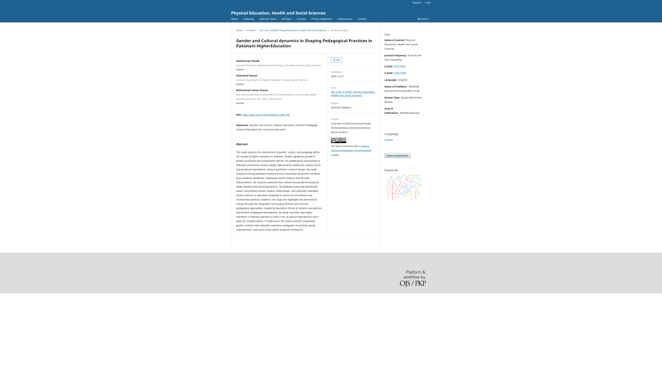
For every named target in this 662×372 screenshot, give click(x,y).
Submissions (345, 18)
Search (424, 18)
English (388, 140)
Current (301, 18)
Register (417, 2)
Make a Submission (397, 155)
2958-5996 (400, 66)
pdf (338, 59)
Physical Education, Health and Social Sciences (278, 13)
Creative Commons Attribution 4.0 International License (351, 150)
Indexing (248, 18)
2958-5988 (400, 73)
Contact (362, 18)
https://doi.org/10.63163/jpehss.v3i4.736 (265, 114)
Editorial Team (267, 18)
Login (428, 2)
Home (239, 30)
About (234, 18)
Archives (286, 18)
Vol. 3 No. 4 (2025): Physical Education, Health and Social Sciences (293, 30)
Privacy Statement (321, 18)
